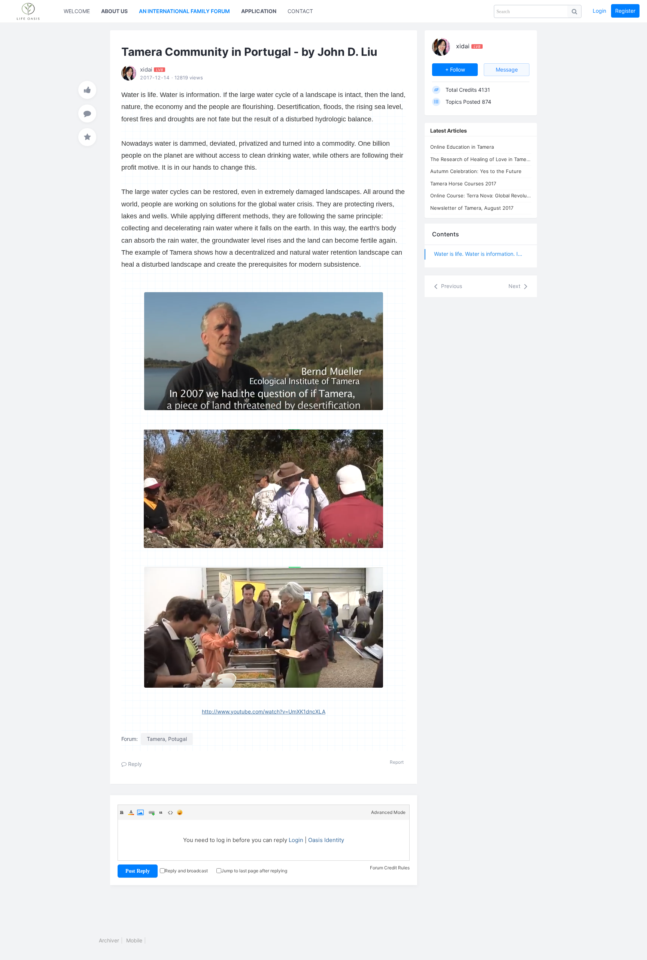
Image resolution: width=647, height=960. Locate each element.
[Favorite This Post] (87, 137)
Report (397, 762)
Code (170, 812)
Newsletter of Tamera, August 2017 (471, 208)
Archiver (109, 940)
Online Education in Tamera (462, 147)
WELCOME (77, 11)
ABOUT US (114, 11)
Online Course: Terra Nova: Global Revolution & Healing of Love (480, 196)
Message (507, 69)
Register (625, 10)
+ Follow (455, 69)
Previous (451, 286)
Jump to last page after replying (254, 870)
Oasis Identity (326, 840)
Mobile (134, 940)
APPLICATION (258, 11)
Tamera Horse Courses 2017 (463, 184)
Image (140, 812)
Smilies (179, 812)
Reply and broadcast (186, 870)
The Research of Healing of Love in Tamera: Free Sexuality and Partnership (480, 159)
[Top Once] (87, 90)
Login (599, 10)
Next (515, 286)
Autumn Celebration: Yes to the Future (476, 171)
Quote (161, 812)
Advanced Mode (388, 812)
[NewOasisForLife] (32, 11)
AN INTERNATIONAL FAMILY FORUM (184, 11)
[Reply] (87, 113)
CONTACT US (305, 11)
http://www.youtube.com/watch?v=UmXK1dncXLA (263, 711)
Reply (134, 764)
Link (151, 812)
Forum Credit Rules (390, 867)
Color (131, 812)
